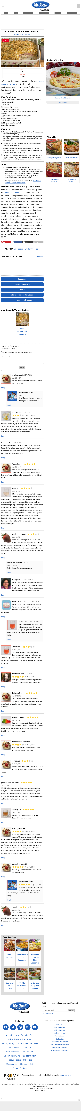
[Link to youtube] (35, 1027)
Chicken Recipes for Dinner (22, 295)
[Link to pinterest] (20, 1027)
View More (63, 102)
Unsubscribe (11, 1064)
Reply (3, 388)
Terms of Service (24, 1043)
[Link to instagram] (28, 1027)
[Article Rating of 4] (17, 34)
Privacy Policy (8, 1043)
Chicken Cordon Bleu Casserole (22, 332)
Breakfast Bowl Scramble (63, 98)
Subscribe (27, 1060)
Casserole (22, 279)
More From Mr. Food (25, 1035)
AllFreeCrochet (59, 1027)
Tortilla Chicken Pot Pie (22, 986)
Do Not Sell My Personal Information (20, 1056)
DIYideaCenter (60, 1036)
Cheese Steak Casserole (54, 180)
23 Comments (26, 34)
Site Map (23, 1064)
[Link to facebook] (6, 1027)
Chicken (22, 289)
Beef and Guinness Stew (9, 986)
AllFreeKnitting (59, 1030)
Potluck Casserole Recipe (22, 300)
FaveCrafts (59, 1024)
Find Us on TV (27, 1051)
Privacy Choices (20, 1068)
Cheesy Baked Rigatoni (71, 180)
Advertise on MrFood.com (19, 1039)
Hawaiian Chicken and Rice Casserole (35, 958)
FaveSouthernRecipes (59, 1047)
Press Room (13, 1047)
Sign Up (71, 1010)
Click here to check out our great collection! (23, 182)
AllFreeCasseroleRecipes (59, 1050)
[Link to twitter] (13, 1027)
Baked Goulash (9, 955)
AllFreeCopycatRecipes (59, 1042)
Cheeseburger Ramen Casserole (22, 957)
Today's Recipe (14, 1060)
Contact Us (26, 1047)
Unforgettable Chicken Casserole (26, 249)
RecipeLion (59, 1039)
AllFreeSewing (60, 1033)
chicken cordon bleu (11, 193)
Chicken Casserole (22, 284)
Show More (40, 256)
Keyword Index (12, 1051)
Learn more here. (66, 1075)
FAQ (36, 1043)
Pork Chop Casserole (71, 157)
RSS (31, 1064)
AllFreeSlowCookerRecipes (59, 1044)
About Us (9, 1035)
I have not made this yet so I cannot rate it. (17, 352)
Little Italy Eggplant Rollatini (35, 986)
